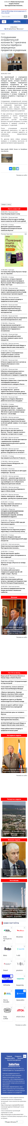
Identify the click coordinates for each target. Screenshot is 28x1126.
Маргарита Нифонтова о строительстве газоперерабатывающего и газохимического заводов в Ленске (14, 382)
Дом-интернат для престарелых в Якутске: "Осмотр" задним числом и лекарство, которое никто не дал (13, 432)
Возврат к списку (6, 204)
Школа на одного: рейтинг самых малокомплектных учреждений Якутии (12, 707)
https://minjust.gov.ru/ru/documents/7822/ (12, 1114)
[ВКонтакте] (10, 168)
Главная (9, 1056)
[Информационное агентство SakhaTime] (16, 21)
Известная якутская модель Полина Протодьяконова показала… (14, 3)
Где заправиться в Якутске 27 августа (13, 458)
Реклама (20, 1058)
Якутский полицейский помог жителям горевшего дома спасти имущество (12, 338)
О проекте (18, 1056)
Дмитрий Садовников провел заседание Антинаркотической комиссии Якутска (11, 228)
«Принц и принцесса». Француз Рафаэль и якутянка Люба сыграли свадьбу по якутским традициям (12, 694)
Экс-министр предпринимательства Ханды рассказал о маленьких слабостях (13, 590)
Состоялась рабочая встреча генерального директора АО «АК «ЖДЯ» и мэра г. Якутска (11, 572)
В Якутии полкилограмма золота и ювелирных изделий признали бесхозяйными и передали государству (14, 373)
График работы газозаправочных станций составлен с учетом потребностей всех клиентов (12, 354)
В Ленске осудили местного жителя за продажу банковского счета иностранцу (13, 364)
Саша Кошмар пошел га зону (10, 214)
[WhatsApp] (14, 168)
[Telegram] (17, 168)
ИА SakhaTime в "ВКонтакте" (15, 29)
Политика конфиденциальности (11, 1073)
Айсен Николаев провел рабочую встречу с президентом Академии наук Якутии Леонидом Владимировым (14, 581)
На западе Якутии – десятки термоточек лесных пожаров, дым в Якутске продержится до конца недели (14, 391)
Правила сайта (10, 1058)
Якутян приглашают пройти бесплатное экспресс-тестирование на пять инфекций (13, 555)
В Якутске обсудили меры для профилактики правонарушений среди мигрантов (14, 539)
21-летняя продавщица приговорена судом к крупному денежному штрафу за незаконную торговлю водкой (13, 292)
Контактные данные (14, 1060)
